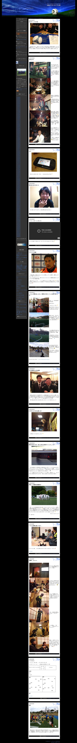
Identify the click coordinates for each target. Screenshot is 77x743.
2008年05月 (18, 211)
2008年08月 (18, 208)
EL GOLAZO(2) (19, 299)
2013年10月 (18, 137)
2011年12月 (18, 162)
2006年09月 (18, 234)
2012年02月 (18, 160)
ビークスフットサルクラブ (21, 270)
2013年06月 (18, 141)
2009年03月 (18, 200)
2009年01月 (18, 202)
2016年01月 (18, 106)
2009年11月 (18, 190)
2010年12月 (18, 176)
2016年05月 (18, 101)
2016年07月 (18, 99)
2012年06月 (18, 155)
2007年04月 (18, 226)
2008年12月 (18, 203)
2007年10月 (18, 219)
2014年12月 (18, 121)
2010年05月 (18, 184)
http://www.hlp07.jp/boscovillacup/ (43, 359)
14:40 (42, 553)
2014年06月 (18, 128)
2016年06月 (18, 100)
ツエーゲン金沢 (19, 269)
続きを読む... (31, 551)
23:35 (42, 245)
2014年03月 (18, 131)
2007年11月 (18, 218)
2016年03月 (18, 104)
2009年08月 (18, 194)
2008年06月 (18, 210)
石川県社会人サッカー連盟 (21, 267)
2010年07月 (18, 181)
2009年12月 (18, 189)
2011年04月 (18, 171)
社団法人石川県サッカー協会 (22, 266)
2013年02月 (18, 146)
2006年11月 (18, 232)
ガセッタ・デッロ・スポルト (47, 144)
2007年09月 (18, 220)
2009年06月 (18, 196)
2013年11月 (18, 136)
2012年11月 (18, 149)
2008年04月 (18, 212)
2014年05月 (18, 129)
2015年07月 (18, 113)
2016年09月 (18, 97)
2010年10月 (18, 178)
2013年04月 (18, 144)
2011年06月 (18, 169)
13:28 (42, 653)
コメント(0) (52, 52)
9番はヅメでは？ (19, 314)
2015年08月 (18, 112)
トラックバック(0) (57, 52)
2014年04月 (18, 130)
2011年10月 (18, 164)
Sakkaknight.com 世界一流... (21, 311)
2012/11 (31, 18)
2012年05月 (18, 156)
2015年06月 (18, 114)
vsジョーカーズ (19, 254)
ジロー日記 (49, 52)
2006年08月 (18, 235)
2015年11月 (18, 108)
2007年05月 (18, 225)
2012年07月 (18, 154)
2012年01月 (18, 161)
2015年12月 (18, 107)
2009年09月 (18, 193)
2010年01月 (18, 188)
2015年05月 (18, 115)
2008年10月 (18, 205)
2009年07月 (18, 195)
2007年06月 (18, 224)
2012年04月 (18, 157)
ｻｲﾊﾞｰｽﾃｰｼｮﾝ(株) (19, 264)
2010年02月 (18, 187)
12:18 (42, 363)
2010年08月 (18, 180)
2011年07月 (18, 168)
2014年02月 (18, 132)
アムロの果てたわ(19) (20, 297)
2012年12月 (18, 148)
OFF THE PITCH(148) (20, 295)
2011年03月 (18, 172)
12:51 (47, 698)
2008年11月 (18, 204)
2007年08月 (18, 221)
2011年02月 (18, 173)
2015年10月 (18, 109)
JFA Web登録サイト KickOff (21, 268)
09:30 (47, 52)
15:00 (42, 518)
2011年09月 (18, 165)
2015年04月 (18, 116)
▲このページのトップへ (55, 742)
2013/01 (40, 18)
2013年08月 (18, 139)
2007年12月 (18, 217)
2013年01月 (18, 147)
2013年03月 (18, 145)
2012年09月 (18, 152)
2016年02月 (18, 105)
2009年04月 (18, 198)
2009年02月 (18, 201)
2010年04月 (18, 185)
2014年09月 (18, 124)
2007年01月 (18, 229)
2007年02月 (18, 228)
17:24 (42, 477)
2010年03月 (18, 186)
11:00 (42, 144)
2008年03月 (18, 213)
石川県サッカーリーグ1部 (21, 39)
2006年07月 (18, 236)
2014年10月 (18, 123)
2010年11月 (18, 177)
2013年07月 (18, 140)
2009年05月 (18, 197)
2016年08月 (18, 98)
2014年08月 (18, 125)
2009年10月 (18, 192)
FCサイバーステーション (53, 4)
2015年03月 (18, 117)
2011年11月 (18, 163)
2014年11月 (18, 122)
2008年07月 (18, 209)
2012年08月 (18, 153)
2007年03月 (18, 227)
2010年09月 (18, 179)
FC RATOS (18, 271)
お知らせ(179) (19, 280)
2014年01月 (18, 133)
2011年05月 (18, 170)
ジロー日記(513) (19, 293)
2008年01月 (18, 216)
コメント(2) (52, 698)
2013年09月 (18, 138)
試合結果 (50, 698)
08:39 (42, 437)
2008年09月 (18, 206)
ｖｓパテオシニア (20, 259)
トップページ (35, 18)
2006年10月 (18, 233)
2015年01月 (18, 120)
